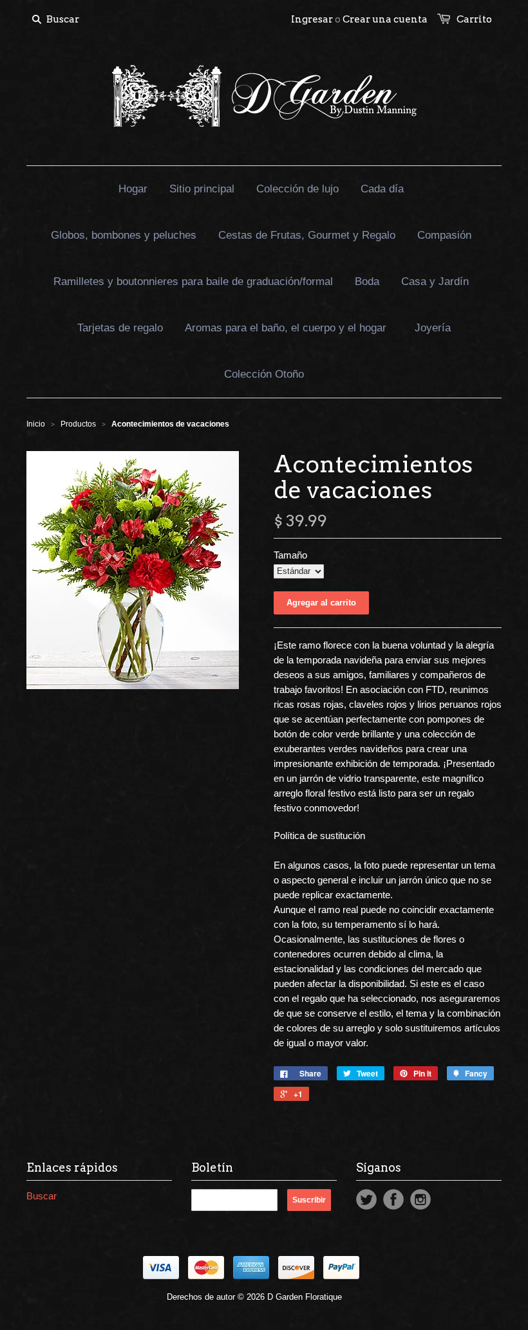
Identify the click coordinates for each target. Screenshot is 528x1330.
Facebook (393, 1199)
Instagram (420, 1199)
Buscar (41, 1195)
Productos (78, 424)
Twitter (366, 1199)
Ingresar (312, 19)
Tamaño (290, 555)
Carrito (474, 19)
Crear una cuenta (385, 19)
